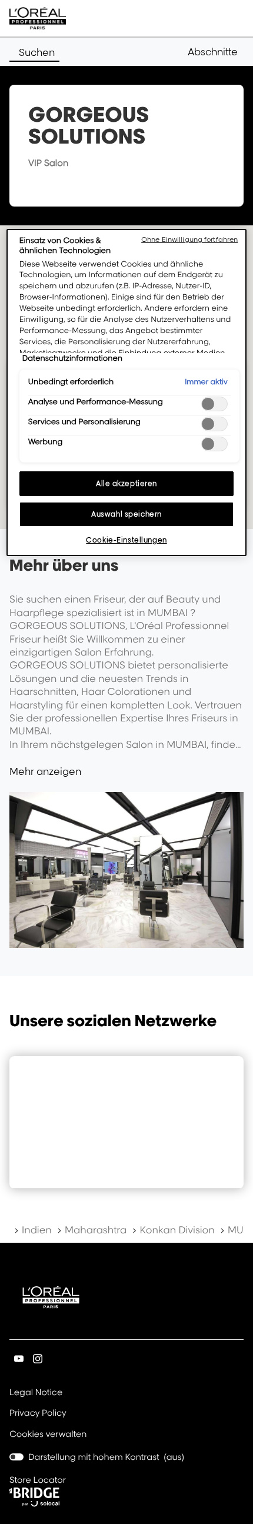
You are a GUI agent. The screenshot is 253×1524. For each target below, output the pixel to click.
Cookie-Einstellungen (126, 539)
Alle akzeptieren (126, 483)
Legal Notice (35, 1393)
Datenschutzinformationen (72, 358)
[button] (216, 51)
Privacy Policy (37, 1413)
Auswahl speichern (126, 514)
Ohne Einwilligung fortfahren (189, 239)
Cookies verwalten (47, 1434)
